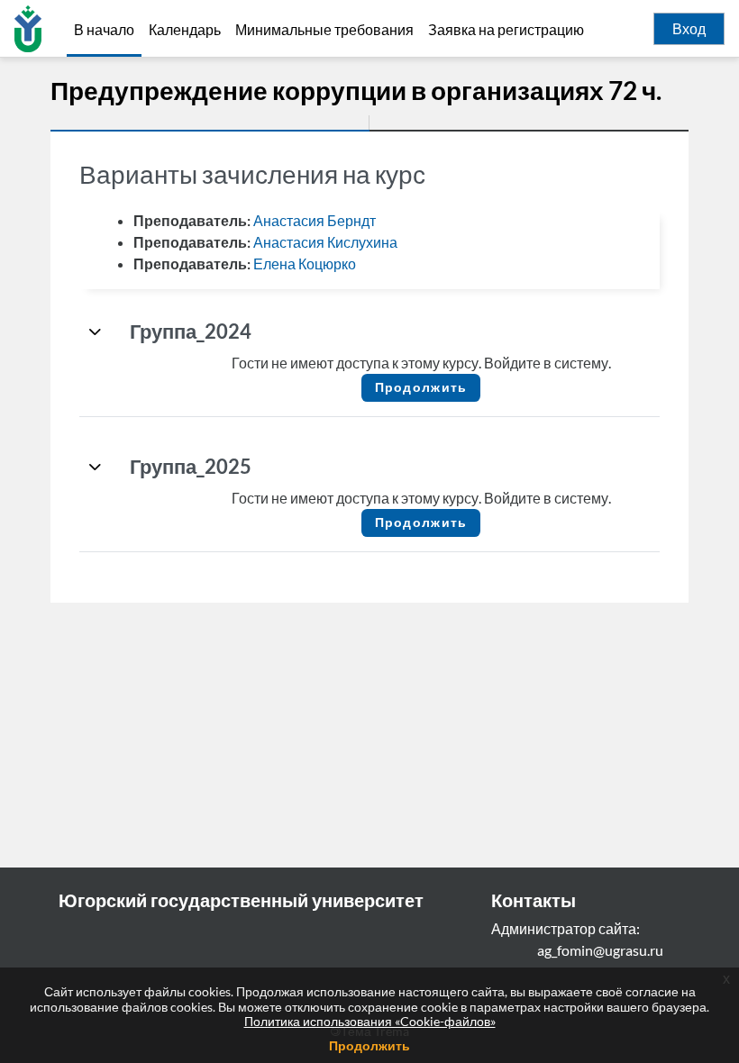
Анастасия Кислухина (325, 241)
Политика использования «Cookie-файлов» (370, 1021)
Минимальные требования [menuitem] (324, 30)
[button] (95, 331)
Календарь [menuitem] (185, 30)
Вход (689, 29)
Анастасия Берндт (314, 220)
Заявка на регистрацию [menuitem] (506, 30)
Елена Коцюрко (304, 263)
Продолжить (369, 1045)
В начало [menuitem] (104, 29)
